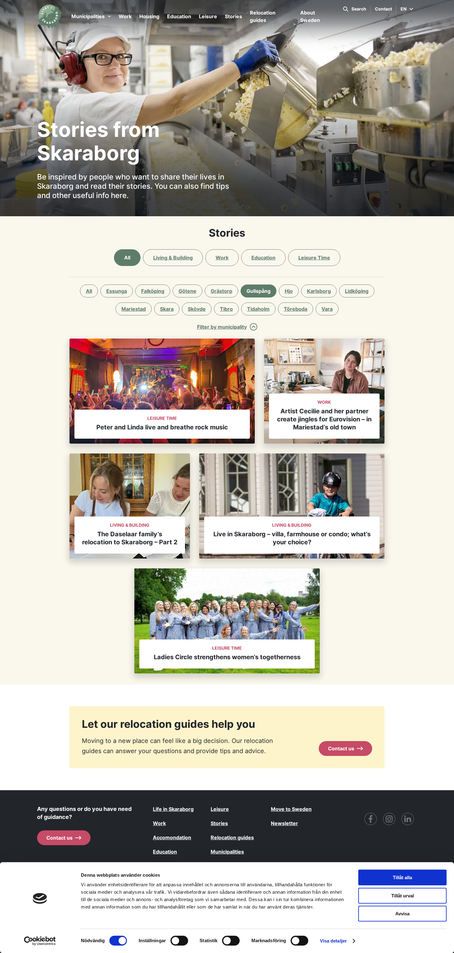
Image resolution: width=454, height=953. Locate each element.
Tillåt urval (402, 895)
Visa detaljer (333, 940)
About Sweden (310, 16)
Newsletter (284, 823)
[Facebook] (370, 819)
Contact (383, 8)
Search (358, 8)
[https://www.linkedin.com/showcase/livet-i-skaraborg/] (407, 819)
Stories (233, 16)
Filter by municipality (222, 327)
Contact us (341, 748)
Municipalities (88, 16)
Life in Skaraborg (173, 809)
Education (179, 16)
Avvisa (402, 913)
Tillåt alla (402, 877)
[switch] (179, 941)
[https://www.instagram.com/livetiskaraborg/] (389, 819)
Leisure (208, 16)
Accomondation (172, 837)
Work (125, 16)
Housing (149, 16)
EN (403, 8)
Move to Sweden (291, 809)
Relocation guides (262, 16)
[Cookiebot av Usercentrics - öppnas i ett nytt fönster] (40, 941)
